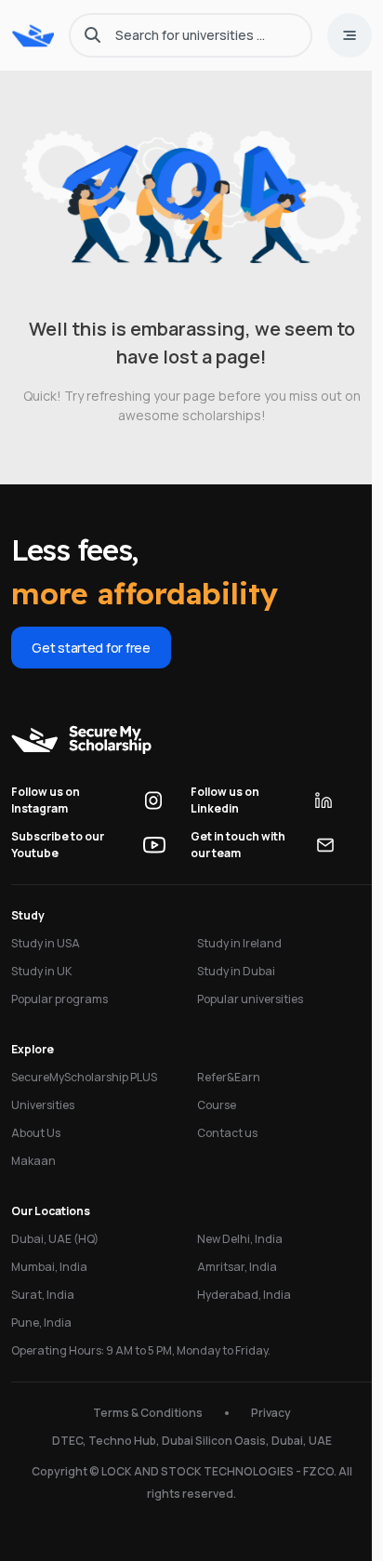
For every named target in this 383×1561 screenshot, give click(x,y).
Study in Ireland (239, 943)
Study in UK (41, 971)
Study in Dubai (236, 971)
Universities (42, 1105)
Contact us (227, 1133)
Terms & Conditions (148, 1413)
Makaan (33, 1161)
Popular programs (59, 999)
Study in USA (45, 943)
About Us (35, 1133)
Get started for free (91, 647)
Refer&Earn (228, 1077)
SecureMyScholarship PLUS (84, 1077)
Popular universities (250, 999)
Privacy (271, 1413)
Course (216, 1105)
